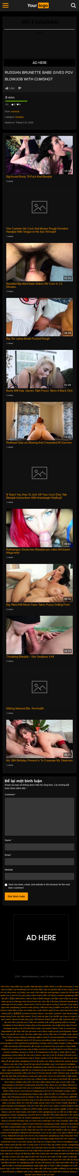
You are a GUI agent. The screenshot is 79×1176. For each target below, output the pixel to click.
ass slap (5, 1153)
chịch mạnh (36, 995)
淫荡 (12, 998)
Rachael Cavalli (22, 1085)
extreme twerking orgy (18, 1121)
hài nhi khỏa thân (27, 1028)
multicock (26, 1109)
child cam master (34, 1127)
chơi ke (14, 995)
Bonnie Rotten (44, 1019)
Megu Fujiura (7, 1088)
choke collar (54, 1165)
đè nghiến (57, 1130)
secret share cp (8, 1058)
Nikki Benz (20, 998)
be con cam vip (27, 1148)
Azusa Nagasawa (35, 1091)
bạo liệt (4, 1162)
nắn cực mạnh (42, 1097)
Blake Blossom (69, 1085)
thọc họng (67, 989)
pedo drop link (37, 1085)
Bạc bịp (51, 1145)
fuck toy (30, 1079)
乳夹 (34, 1109)
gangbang (73, 1145)
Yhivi (34, 1016)
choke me (22, 1010)
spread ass (22, 1022)
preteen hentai (29, 1013)
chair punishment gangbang (26, 1043)
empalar (64, 1121)
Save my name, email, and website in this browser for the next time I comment (39, 886)
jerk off (33, 1019)
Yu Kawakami (41, 1052)
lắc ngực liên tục (31, 1130)
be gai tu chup (63, 1046)
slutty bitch (64, 1052)
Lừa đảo (39, 1100)
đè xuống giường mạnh (56, 1022)
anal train (60, 1162)
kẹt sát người (48, 1118)
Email (8, 855)
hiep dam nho (47, 1153)
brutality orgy (48, 1064)
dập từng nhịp (63, 1025)
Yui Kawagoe (57, 1091)
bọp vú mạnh (70, 1016)
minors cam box (42, 1055)
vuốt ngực (53, 1052)
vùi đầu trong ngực (64, 986)
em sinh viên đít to (40, 1106)
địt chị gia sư (37, 1046)
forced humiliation (65, 1142)
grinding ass (72, 1153)
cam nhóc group (25, 1142)
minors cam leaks (45, 1013)
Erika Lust (72, 1049)
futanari (36, 1070)
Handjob (19, 117)
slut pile (52, 1148)
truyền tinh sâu (36, 1157)
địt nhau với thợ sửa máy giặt (15, 1157)
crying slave (33, 1145)
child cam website (36, 1022)
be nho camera (68, 1138)
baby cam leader (43, 1028)
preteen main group (29, 1007)
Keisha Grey (50, 1046)
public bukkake (61, 1124)
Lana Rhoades (8, 1171)
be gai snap (24, 995)
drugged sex (67, 1165)
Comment (10, 794)
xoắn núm (59, 1088)
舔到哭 (73, 1097)
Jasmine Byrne (34, 1115)
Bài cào (68, 998)
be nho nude (49, 1157)
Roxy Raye (7, 1037)
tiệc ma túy (36, 1162)
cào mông (14, 1153)
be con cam (49, 1174)
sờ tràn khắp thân (34, 1150)
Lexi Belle (62, 1034)
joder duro (61, 1150)
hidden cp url (73, 1133)
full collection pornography (47, 992)
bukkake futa (41, 1148)
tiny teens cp (13, 992)
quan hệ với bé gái (69, 992)
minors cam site (10, 1064)
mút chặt (15, 1168)
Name (8, 840)
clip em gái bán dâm (53, 989)
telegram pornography (30, 1133)
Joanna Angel (66, 1106)
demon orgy (64, 1073)
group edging (20, 1037)
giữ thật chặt (19, 1031)
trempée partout (8, 1100)
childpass (23, 1159)
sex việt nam (26, 1034)
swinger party (46, 1043)
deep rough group (50, 1031)
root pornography (57, 1037)
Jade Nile (12, 1010)
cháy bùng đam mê (68, 1136)
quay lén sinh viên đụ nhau (66, 1159)
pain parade (60, 1153)
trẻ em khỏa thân (34, 989)
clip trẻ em (61, 1049)
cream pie (32, 1076)
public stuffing (59, 1168)
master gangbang (18, 1115)
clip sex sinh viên (8, 1118)
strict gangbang (69, 1070)
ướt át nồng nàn (55, 1058)
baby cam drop (50, 1079)
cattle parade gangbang (31, 1067)
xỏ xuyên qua (16, 1049)
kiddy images (59, 1043)
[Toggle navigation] (5, 5)
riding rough (72, 1043)
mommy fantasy (69, 1171)
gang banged (6, 1073)
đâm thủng (45, 1082)
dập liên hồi (48, 1115)
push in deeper (27, 1097)
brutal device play (25, 1058)
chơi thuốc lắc (64, 1079)
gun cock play (59, 1133)
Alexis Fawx (58, 1028)
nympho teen (49, 1150)
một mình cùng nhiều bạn (12, 986)
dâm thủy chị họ (41, 1034)
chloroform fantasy (65, 1148)
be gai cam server (26, 1136)
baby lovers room (17, 1091)
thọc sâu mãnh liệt (52, 1171)
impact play (38, 1094)
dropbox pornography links (41, 1159)
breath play (24, 1019)
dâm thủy (35, 1153)
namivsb (15, 111)
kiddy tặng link (69, 1103)
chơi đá (52, 1049)
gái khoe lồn (69, 1019)
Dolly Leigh (62, 1157)
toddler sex (65, 1094)
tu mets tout (35, 1121)
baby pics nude (35, 1010)
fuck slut (59, 1010)
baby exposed (58, 1040)
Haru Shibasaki (9, 1136)
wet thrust (32, 1073)
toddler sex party (61, 1007)
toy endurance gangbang (47, 1136)
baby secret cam (45, 1109)
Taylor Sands (40, 1058)
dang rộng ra (31, 1025)
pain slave (72, 1034)
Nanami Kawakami (68, 1001)
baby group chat (41, 1103)
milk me (66, 1130)
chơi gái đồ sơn (12, 1034)
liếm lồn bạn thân (9, 1076)
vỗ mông (50, 1088)
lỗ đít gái (10, 1061)
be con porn (11, 1159)
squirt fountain (7, 1106)
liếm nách (70, 1162)
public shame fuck (26, 1004)
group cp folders (13, 1109)
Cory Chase (55, 1103)
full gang (15, 1097)
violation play (21, 1082)
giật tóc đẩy (57, 1019)
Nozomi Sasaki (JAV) (47, 1073)
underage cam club (50, 1121)
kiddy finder (49, 986)
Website (9, 869)
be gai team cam (33, 1031)
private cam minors (33, 1174)
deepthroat (39, 1088)
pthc (10, 1013)
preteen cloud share (59, 1097)
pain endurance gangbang (55, 1067)
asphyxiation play (18, 1127)
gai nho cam (13, 1067)
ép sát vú (21, 1079)
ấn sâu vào (29, 1055)
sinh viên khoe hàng (9, 1148)
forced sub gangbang (21, 1094)
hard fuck (68, 1010)
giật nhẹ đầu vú (51, 1094)
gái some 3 (44, 1076)
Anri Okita (11, 1079)
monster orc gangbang (19, 1162)
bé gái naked (35, 1064)
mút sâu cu (28, 1088)
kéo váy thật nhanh (21, 1016)
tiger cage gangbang (11, 1070)
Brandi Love (70, 1055)
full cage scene (58, 1082)
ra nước (30, 1052)
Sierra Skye (32, 998)
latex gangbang (22, 1061)
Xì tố (32, 1040)
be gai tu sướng (51, 1004)
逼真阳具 (18, 1013)
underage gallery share (37, 1037)
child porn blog (46, 1007)
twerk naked (11, 1019)
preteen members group (14, 1052)
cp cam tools (73, 1150)
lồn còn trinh (33, 1082)
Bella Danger (44, 998)
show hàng (17, 1055)
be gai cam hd (36, 1138)
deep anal (9, 1145)
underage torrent (8, 1004)
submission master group (65, 1061)
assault (18, 1088)
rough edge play (40, 1165)
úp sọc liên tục (60, 1112)
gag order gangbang (10, 1007)
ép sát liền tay (56, 1016)
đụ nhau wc (39, 1142)
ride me (21, 1118)
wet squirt (54, 1106)
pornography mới (22, 1106)
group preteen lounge (51, 1070)
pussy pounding (43, 1040)
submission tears (8, 1142)
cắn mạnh (73, 1115)
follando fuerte (22, 1040)
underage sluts (19, 1001)
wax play (73, 1004)
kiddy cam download (17, 989)
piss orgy (27, 1049)
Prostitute (22, 1076)
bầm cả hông (49, 995)
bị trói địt (34, 1061)
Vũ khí (43, 1145)
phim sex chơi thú (25, 1103)
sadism (25, 1124)
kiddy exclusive (40, 1049)
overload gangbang (23, 1165)
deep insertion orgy (25, 1100)
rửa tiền (74, 1073)
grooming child (19, 1073)
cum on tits (47, 1133)
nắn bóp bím (24, 1046)
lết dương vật (48, 1162)
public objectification (33, 986)
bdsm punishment (16, 1150)
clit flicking (25, 1153)
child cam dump (10, 1046)
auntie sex (5, 995)
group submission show (54, 1100)
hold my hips (43, 1016)
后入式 (47, 1091)
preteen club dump (63, 1013)
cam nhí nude (14, 1112)
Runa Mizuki (18, 1025)
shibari (39, 1079)
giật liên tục (27, 1070)
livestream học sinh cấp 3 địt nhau (43, 1001)
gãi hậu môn (20, 1145)
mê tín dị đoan (57, 1055)
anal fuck (63, 1004)
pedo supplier (61, 1109)
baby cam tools (28, 992)
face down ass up (53, 1085)
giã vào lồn (73, 1067)
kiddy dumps (61, 1145)
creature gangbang (65, 995)
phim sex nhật (46, 1061)
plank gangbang (33, 1118)
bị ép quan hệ (17, 1130)
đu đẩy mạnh (57, 998)
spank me (65, 1127)
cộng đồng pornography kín (15, 1138)
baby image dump (52, 1138)
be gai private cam (47, 1025)
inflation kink (21, 1171)
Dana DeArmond (51, 1127)
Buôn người (48, 1010)
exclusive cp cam (63, 1118)
